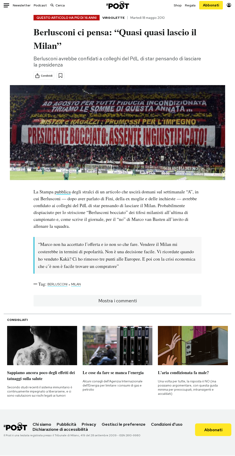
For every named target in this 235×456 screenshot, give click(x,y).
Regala (190, 5)
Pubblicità (66, 424)
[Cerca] (52, 5)
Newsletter (22, 5)
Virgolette (113, 18)
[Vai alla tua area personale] (229, 5)
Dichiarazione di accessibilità (60, 429)
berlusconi (57, 284)
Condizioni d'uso (166, 424)
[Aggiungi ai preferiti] (60, 75)
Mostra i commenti (117, 301)
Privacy (89, 424)
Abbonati (211, 5)
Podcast (40, 5)
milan (76, 284)
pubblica (63, 192)
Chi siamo (42, 424)
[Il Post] (117, 5)
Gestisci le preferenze (123, 424)
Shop (178, 5)
